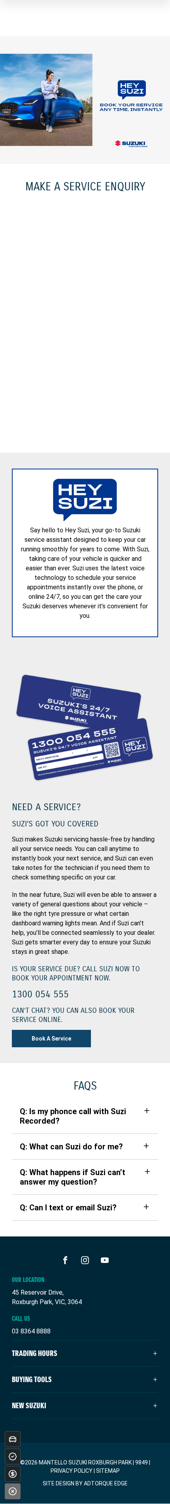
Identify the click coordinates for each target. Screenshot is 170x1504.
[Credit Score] (13, 1456)
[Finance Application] (13, 1474)
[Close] (13, 1491)
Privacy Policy (72, 1471)
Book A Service (51, 1038)
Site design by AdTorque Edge (85, 1483)
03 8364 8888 (31, 1331)
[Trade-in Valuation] (13, 1439)
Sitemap (108, 1471)
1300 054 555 (40, 994)
